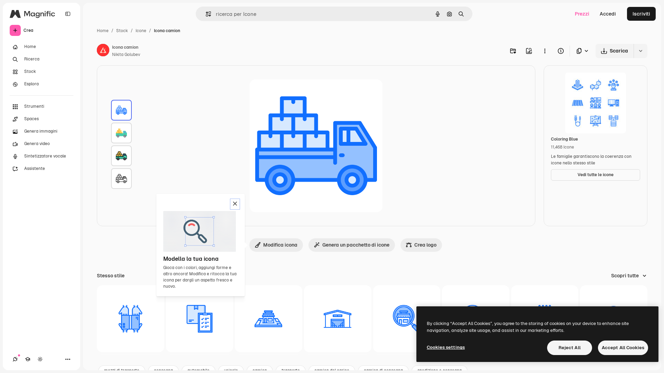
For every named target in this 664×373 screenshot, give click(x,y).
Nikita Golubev (126, 54)
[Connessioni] (15, 359)
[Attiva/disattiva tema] (40, 359)
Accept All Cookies (623, 348)
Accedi (608, 14)
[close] (235, 204)
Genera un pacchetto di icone (355, 245)
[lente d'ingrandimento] (407, 319)
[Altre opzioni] (545, 51)
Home (103, 31)
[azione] (337, 319)
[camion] (121, 110)
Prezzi (582, 14)
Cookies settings (446, 347)
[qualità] (199, 319)
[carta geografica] (268, 319)
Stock (122, 31)
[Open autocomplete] (205, 14)
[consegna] (130, 319)
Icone (141, 31)
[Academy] (27, 359)
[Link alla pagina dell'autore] (103, 51)
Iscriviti (641, 14)
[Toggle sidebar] (67, 13)
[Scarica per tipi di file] (582, 51)
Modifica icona (280, 245)
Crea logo (425, 245)
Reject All (570, 348)
